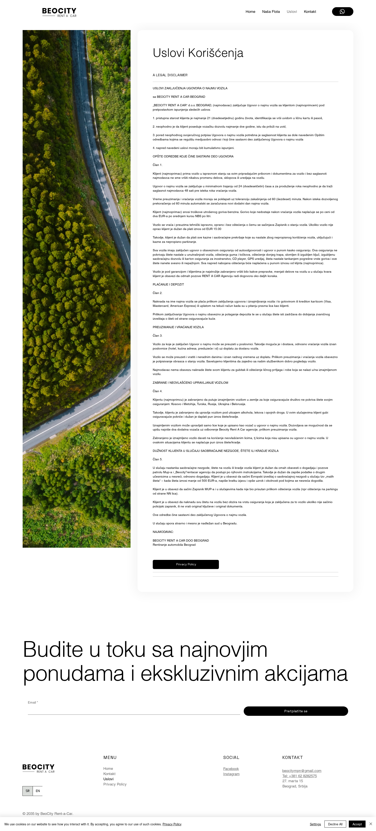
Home (108, 768)
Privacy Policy (115, 784)
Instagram (231, 774)
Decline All (335, 824)
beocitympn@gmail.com (301, 771)
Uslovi (108, 779)
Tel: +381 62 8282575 (299, 776)
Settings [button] (315, 824)
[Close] (370, 824)
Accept (357, 824)
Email (33, 702)
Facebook (231, 769)
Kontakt (109, 774)
